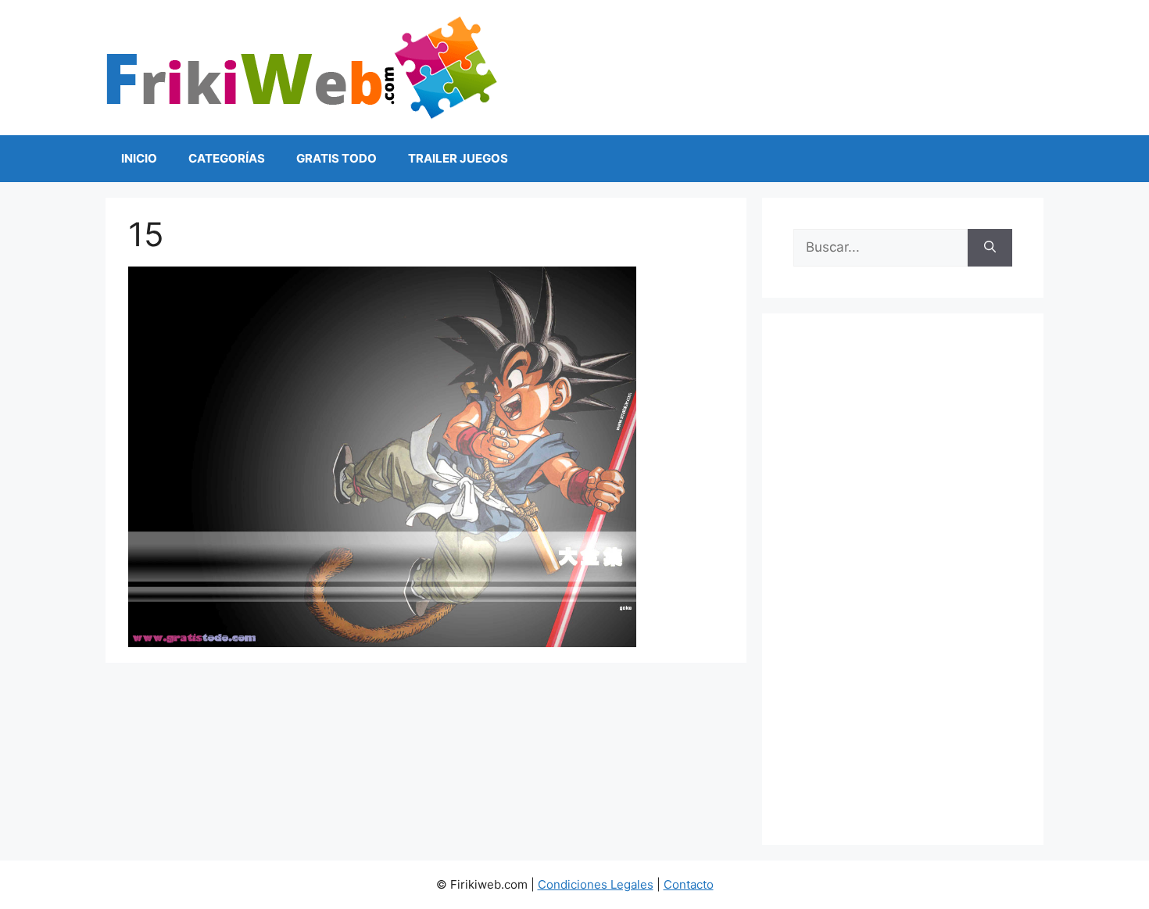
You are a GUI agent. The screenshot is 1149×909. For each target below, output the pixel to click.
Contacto (689, 884)
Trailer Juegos (458, 158)
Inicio (139, 158)
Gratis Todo (336, 158)
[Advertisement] (902, 579)
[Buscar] (990, 248)
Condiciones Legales (595, 884)
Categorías (226, 158)
